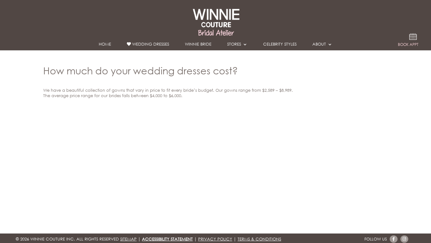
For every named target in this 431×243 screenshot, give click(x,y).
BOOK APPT (408, 45)
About (319, 45)
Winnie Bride (198, 45)
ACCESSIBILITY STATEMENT (167, 239)
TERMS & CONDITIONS (259, 239)
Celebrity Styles (280, 45)
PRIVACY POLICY (215, 239)
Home (105, 45)
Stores (234, 45)
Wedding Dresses (150, 44)
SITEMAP (128, 239)
